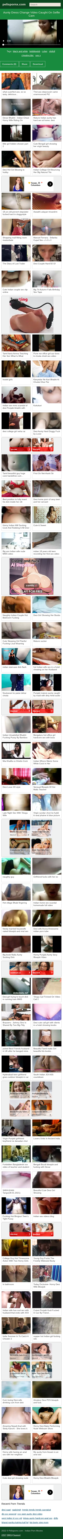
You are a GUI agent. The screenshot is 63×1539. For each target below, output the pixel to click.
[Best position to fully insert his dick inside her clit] (16, 488)
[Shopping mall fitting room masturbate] (16, 227)
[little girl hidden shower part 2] (16, 133)
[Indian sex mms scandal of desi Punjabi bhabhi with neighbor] (16, 395)
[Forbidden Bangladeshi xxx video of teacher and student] (16, 1153)
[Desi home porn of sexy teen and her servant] (46, 488)
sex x (38, 55)
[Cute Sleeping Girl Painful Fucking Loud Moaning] (16, 630)
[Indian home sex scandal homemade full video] (46, 892)
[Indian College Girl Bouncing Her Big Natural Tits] (46, 159)
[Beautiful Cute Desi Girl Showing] (46, 1179)
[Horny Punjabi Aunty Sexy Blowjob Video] (46, 944)
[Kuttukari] (46, 395)
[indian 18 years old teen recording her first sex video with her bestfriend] (46, 540)
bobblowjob (34, 51)
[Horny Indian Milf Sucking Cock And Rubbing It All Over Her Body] (16, 514)
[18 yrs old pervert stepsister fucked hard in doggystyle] (16, 201)
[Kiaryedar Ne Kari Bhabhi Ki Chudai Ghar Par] (46, 369)
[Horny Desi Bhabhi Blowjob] (46, 1467)
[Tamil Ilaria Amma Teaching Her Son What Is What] (16, 343)
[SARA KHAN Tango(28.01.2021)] (16, 1179)
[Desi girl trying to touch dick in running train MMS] (16, 986)
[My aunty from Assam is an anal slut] (46, 1441)
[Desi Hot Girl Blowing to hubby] (16, 159)
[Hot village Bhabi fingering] (16, 892)
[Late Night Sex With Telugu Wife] (16, 802)
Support (17, 1535)
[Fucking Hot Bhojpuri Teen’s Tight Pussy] (16, 1205)
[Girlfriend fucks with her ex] (46, 866)
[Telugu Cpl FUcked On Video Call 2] (46, 986)
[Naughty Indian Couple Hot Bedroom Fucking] (16, 604)
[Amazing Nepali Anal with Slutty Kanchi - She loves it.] (16, 1415)
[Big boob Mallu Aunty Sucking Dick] (16, 944)
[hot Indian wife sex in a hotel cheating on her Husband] (46, 656)
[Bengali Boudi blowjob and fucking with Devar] (46, 1153)
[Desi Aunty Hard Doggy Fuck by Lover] (46, 420)
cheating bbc (28, 55)
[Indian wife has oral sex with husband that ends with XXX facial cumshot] (16, 1299)
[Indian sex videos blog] (46, 1205)
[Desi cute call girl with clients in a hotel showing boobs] (46, 1012)
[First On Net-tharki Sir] (46, 462)
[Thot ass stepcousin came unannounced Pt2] (46, 81)
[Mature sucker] (46, 630)
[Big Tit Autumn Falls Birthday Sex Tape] (46, 279)
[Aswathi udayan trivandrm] (46, 201)
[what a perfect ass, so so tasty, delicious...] (16, 81)
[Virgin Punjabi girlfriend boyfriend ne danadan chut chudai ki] (16, 1128)
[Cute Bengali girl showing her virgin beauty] (46, 133)
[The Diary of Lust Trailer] (16, 253)
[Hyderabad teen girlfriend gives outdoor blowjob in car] (16, 1064)
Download (38, 64)
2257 (3, 1535)
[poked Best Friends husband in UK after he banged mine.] (16, 1038)
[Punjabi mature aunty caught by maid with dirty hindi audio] (46, 682)
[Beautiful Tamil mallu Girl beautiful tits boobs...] (46, 1038)
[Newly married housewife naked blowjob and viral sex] (16, 918)
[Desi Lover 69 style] (16, 776)
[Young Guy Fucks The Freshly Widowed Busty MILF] (46, 1247)
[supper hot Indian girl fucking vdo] (46, 1325)
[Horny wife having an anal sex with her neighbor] (16, 1441)
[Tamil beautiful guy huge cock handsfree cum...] (16, 462)
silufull (52, 51)
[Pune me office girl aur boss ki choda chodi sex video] (46, 343)
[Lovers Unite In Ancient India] (46, 1128)
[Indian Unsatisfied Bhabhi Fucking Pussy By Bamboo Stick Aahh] (16, 724)
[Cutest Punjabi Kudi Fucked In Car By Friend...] (46, 1299)
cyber (44, 51)
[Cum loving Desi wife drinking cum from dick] (16, 1389)
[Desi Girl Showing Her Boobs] (46, 604)
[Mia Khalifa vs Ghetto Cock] (16, 750)
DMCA (10, 1535)
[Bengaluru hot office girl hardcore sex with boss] (46, 724)
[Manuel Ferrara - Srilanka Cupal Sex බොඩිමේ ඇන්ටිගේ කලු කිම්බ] (46, 227)
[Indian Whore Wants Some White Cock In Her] (46, 750)
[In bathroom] (16, 1273)
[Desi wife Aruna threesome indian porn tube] (46, 918)
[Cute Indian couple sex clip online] (16, 279)
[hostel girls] (16, 369)
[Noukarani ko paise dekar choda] (16, 682)
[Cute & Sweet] (46, 514)
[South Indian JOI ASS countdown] (46, 1064)
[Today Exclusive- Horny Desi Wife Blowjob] (46, 1273)
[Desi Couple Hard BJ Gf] (46, 253)
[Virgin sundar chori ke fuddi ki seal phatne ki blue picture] (46, 802)
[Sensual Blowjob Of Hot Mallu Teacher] (46, 776)
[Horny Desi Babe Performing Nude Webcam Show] (46, 1415)
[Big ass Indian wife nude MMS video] (16, 540)
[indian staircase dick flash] (16, 656)
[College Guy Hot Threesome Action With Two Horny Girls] (16, 1247)
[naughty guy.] (16, 866)
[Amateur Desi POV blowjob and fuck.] (46, 1389)
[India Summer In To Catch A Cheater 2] (16, 1325)
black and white (20, 51)
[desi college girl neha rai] (16, 420)
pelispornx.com (14, 4)
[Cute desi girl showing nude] (16, 1467)
